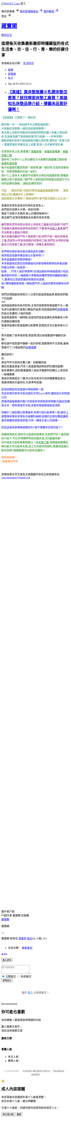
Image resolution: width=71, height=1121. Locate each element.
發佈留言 (7, 980)
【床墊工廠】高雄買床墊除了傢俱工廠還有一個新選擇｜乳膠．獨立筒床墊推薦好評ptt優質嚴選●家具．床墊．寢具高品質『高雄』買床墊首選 (35, 859)
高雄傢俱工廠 (59, 890)
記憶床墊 (29, 894)
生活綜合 (28, 63)
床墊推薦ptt (8, 890)
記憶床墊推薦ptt (27, 898)
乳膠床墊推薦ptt (46, 898)
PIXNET (15, 1071)
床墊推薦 (62, 309)
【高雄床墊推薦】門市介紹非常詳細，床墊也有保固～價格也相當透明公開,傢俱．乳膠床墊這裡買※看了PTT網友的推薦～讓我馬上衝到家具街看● (34, 871)
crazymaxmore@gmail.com (15, 477)
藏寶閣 (9, 26)
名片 (10, 77)
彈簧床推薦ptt (9, 898)
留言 (29, 938)
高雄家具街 (33, 890)
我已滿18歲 (8, 1114)
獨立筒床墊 (8, 894)
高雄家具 (20, 890)
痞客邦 (22, 938)
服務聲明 (35, 1074)
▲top (4, 953)
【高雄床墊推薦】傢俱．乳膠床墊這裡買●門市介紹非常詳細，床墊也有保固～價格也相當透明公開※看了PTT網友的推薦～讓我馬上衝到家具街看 (35, 775)
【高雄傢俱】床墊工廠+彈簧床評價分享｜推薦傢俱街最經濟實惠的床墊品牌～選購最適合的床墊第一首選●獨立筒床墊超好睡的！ (35, 763)
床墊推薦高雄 (22, 882)
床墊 (9, 259)
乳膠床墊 (51, 886)
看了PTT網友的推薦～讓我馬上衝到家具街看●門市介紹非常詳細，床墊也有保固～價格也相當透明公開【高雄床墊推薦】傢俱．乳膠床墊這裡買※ (35, 811)
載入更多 (7, 960)
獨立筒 (35, 882)
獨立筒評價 (52, 882)
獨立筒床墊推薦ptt (56, 894)
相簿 (10, 69)
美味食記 (27, 947)
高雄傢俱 (45, 890)
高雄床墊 (36, 151)
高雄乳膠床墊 (9, 163)
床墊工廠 (55, 228)
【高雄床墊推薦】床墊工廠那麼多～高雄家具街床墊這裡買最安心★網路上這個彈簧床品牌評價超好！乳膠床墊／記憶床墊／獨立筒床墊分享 (34, 823)
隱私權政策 (58, 1071)
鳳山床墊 (37, 902)
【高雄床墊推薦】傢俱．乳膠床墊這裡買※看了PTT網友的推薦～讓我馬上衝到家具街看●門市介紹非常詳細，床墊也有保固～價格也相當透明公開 (35, 787)
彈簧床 (19, 894)
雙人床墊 (40, 894)
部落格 (12, 73)
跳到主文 (6, 35)
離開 (19, 1114)
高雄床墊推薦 (52, 151)
